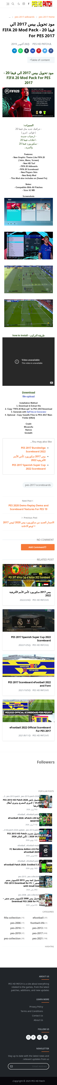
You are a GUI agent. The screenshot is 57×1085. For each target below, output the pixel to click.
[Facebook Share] (50, 50)
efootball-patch (32, 814)
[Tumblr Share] (26, 50)
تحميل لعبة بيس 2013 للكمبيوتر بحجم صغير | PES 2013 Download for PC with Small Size (22, 883)
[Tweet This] (44, 50)
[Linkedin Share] (32, 50)
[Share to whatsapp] (20, 50)
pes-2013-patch (13, 796)
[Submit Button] (11, 1066)
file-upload (28, 396)
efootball (22, 814)
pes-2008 (22, 895)
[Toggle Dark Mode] (18, 3)
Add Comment (36, 547)
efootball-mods (32, 845)
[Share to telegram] (14, 50)
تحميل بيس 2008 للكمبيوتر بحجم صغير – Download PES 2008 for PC (21, 900)
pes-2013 (22, 876)
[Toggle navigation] (7, 4)
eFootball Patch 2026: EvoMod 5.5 (21, 864)
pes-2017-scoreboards (38, 485)
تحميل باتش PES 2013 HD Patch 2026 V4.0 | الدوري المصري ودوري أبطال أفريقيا (21, 802)
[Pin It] (38, 50)
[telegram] (45, 1037)
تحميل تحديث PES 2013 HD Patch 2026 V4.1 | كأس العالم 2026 (23, 835)
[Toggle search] (13, 4)
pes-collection (33, 876)
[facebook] (28, 4)
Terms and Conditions (32, 1011)
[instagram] (23, 4)
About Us (38, 1020)
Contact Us (37, 1015)
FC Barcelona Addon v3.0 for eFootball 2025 (24, 850)
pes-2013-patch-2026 (30, 796)
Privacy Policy (36, 1006)
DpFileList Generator (36, 412)
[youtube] (39, 1037)
